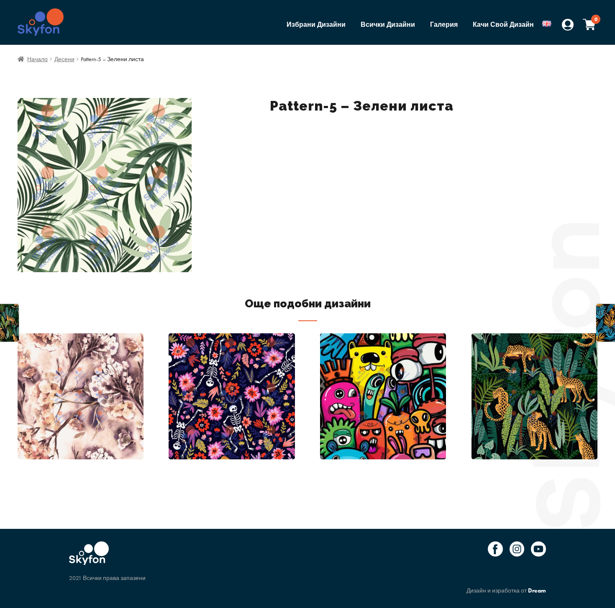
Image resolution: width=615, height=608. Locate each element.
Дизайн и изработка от (506, 590)
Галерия (444, 24)
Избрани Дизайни (316, 24)
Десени (64, 59)
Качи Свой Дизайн (503, 24)
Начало (37, 59)
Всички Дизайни (388, 24)
